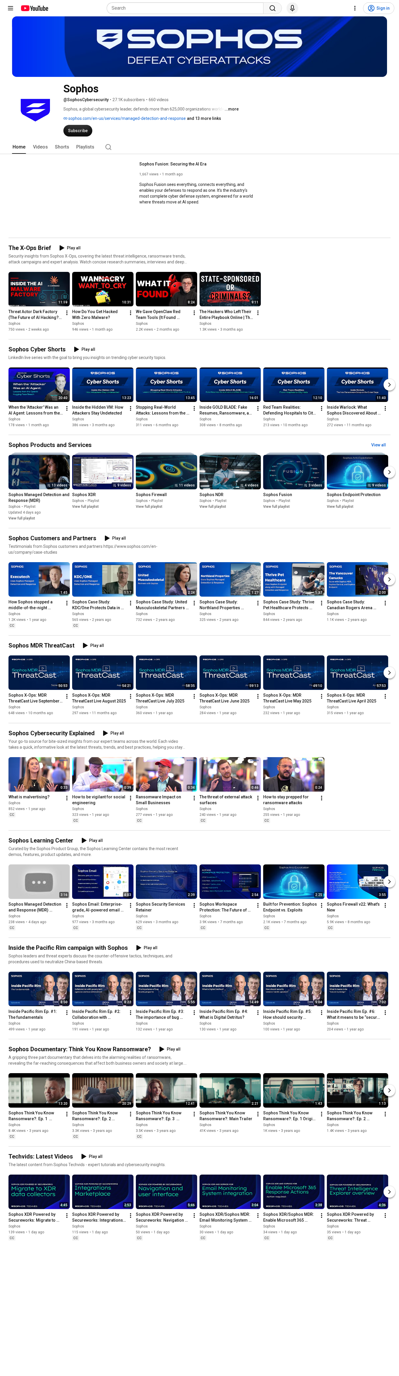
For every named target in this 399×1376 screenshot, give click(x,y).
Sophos (14, 324)
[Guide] (10, 8)
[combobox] (187, 8)
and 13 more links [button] (204, 118)
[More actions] (67, 313)
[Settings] (354, 8)
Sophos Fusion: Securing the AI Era (173, 164)
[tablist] (199, 147)
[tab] (19, 147)
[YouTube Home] (34, 8)
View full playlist (21, 518)
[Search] (272, 8)
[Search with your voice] (292, 8)
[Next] (389, 385)
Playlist (30, 507)
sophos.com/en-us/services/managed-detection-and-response (126, 118)
